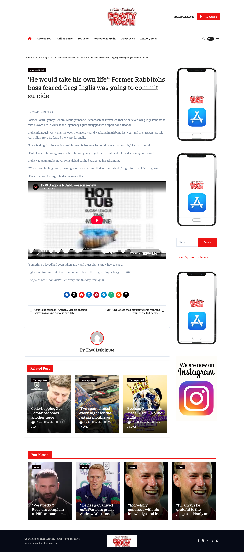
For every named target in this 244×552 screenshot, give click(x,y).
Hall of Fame (65, 38)
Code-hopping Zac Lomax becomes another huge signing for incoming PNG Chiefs (49, 417)
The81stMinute (100, 350)
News (36, 467)
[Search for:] (187, 242)
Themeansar (49, 543)
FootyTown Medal (105, 38)
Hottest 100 (44, 38)
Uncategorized (36, 69)
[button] (217, 38)
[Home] (29, 38)
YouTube (83, 38)
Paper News (31, 543)
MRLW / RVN (148, 38)
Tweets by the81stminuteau (192, 257)
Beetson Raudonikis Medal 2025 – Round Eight (144, 413)
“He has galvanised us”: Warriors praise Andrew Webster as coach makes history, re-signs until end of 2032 (97, 516)
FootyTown (128, 38)
